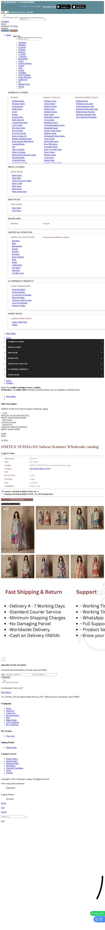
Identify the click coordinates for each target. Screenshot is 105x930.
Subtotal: (4, 28)
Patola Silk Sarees (51, 141)
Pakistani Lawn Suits (84, 104)
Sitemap (9, 773)
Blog (8, 718)
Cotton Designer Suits (85, 106)
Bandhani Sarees (51, 122)
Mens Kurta (17, 175)
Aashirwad (22, 79)
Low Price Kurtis (19, 133)
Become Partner (12, 715)
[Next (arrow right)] (5, 660)
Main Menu (11, 333)
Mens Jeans (16, 186)
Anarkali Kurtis (18, 144)
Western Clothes (18, 306)
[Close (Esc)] (2, 658)
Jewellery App (18, 273)
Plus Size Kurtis (18, 128)
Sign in (22, 12)
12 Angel (22, 47)
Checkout (14, 31)
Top (13, 147)
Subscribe (5, 677)
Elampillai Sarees (51, 128)
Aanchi (21, 70)
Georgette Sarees (51, 147)
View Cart (5, 31)
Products (9, 383)
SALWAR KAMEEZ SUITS (86, 97)
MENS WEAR (17, 172)
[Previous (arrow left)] (2, 660)
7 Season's (22, 56)
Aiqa (20, 89)
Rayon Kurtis (17, 131)
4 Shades (21, 49)
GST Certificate (12, 722)
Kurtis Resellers (18, 292)
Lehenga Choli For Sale (21, 300)
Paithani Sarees (50, 133)
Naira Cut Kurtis (18, 152)
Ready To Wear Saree (53, 149)
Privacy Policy (12, 759)
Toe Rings (16, 268)
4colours (21, 52)
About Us (10, 711)
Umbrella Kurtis (18, 160)
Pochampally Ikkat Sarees (54, 136)
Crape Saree (49, 157)
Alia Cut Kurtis (18, 149)
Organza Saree (50, 155)
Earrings (15, 251)
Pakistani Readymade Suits (87, 109)
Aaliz (20, 68)
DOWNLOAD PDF (11, 504)
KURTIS (14, 97)
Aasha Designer (24, 77)
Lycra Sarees (49, 120)
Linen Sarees (49, 139)
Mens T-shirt (17, 183)
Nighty (15, 325)
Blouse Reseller (18, 297)
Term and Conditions (14, 768)
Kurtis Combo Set (19, 136)
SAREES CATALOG (51, 97)
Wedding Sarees (50, 112)
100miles (21, 45)
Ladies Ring (17, 265)
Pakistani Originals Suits (86, 114)
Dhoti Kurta (17, 189)
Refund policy (12, 761)
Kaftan (15, 114)
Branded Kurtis (18, 157)
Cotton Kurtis (17, 106)
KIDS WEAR (16, 204)
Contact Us (14, 12)
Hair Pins (16, 270)
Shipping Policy (12, 763)
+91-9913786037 (10, 2)
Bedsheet (14, 223)
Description (10, 396)
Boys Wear (16, 208)
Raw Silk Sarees (50, 144)
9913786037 (6, 692)
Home (8, 35)
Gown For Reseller (20, 303)
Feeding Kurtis (18, 101)
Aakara (21, 66)
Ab (19, 82)
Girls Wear (16, 211)
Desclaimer (10, 766)
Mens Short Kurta (19, 191)
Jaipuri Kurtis (17, 117)
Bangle (15, 249)
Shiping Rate (11, 747)
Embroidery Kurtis (19, 163)
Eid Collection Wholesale (86, 117)
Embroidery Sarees (51, 117)
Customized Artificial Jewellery (56, 237)
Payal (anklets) (18, 257)
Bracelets (15, 241)
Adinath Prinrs (24, 84)
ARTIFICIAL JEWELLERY (23, 237)
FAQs (8, 770)
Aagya (21, 61)
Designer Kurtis (18, 104)
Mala (14, 260)
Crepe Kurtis (17, 125)
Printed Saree (49, 109)
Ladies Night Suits (19, 322)
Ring (14, 243)
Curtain (46, 223)
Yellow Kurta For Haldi (21, 181)
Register (30, 12)
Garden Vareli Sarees (52, 131)
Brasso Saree (49, 160)
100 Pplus (22, 43)
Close (15, 26)
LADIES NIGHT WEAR (21, 319)
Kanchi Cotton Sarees (53, 163)
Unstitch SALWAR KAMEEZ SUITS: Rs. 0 (21, 492)
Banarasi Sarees (50, 106)
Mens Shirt (16, 178)
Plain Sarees (49, 114)
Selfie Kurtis (17, 109)
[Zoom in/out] (5, 658)
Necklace (16, 254)
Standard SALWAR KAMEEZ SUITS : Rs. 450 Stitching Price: (28, 494)
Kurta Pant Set (18, 120)
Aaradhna (22, 73)
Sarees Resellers (18, 289)
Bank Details (11, 720)
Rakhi (14, 262)
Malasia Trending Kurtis (22, 139)
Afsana (21, 86)
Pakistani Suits (82, 101)
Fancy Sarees (49, 152)
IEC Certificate (12, 725)
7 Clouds (21, 54)
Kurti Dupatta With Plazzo (22, 141)
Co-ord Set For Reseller (21, 295)
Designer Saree (50, 101)
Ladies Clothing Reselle (20, 286)
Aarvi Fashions (24, 75)
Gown (14, 112)
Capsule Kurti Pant (19, 122)
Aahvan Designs (25, 63)
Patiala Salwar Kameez (85, 112)
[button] (52, 927)
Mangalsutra (17, 246)
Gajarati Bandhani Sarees (54, 125)
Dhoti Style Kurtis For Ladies (24, 155)
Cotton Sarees (49, 104)
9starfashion (23, 59)
